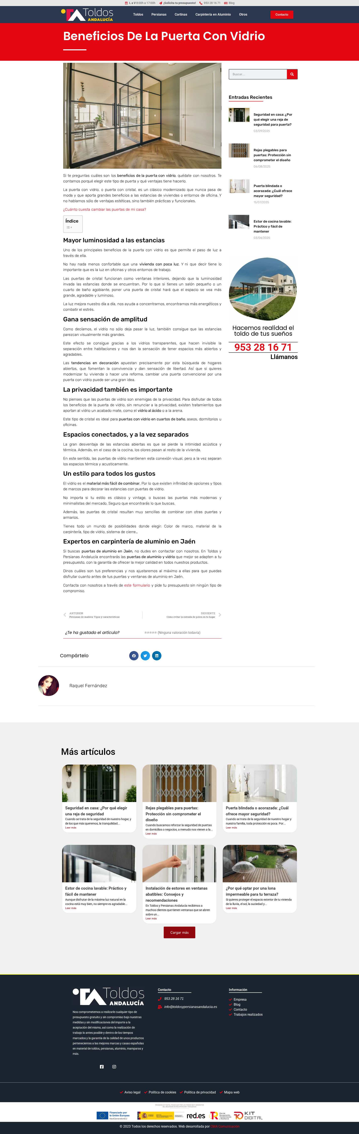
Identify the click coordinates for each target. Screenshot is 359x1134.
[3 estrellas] (150, 632)
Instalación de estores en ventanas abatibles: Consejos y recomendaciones (177, 894)
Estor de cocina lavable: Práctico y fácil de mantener (272, 226)
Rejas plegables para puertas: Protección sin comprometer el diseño (272, 155)
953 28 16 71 (263, 347)
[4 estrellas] (153, 632)
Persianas (158, 14)
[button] (134, 655)
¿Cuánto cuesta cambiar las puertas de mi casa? (104, 209)
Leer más (70, 827)
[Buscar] (292, 74)
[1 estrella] (145, 632)
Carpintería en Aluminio (213, 14)
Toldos (138, 14)
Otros (243, 14)
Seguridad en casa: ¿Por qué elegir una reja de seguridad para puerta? (273, 119)
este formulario (137, 585)
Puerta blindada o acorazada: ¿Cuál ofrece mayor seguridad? (273, 191)
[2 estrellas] (148, 632)
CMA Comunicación (225, 1126)
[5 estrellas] (155, 632)
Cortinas (181, 14)
